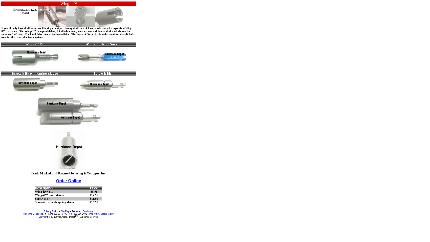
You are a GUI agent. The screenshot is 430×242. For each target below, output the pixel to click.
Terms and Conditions (82, 211)
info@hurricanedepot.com (101, 214)
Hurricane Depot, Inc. (33, 214)
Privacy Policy (51, 211)
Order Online (68, 180)
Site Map (65, 211)
